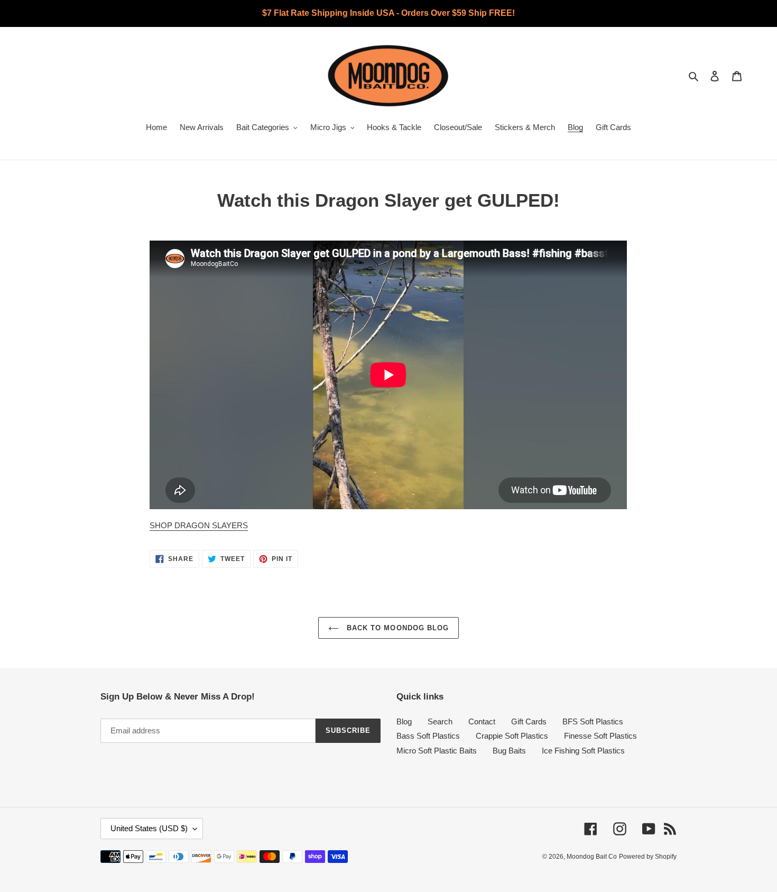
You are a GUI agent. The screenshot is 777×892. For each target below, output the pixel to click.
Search (440, 721)
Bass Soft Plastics (428, 735)
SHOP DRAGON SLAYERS (199, 525)
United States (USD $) (149, 828)
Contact (481, 721)
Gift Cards (529, 721)
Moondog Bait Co (592, 856)
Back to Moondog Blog (396, 628)
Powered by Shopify (648, 856)
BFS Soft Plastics (592, 721)
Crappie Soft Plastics (512, 735)
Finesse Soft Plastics (600, 735)
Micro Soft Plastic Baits (436, 750)
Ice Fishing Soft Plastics (583, 750)
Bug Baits (509, 750)
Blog (404, 721)
